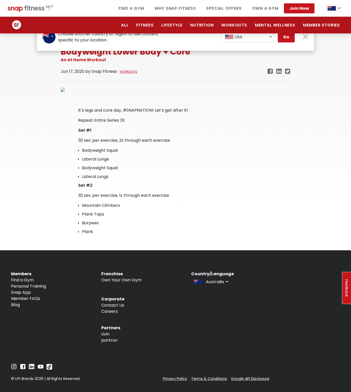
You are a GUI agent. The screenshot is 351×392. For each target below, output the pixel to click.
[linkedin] (279, 72)
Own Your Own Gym (121, 280)
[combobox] (333, 8)
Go (286, 37)
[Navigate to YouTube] (40, 368)
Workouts (234, 25)
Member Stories (321, 25)
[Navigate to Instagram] (14, 368)
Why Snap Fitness (175, 8)
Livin (105, 334)
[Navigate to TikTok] (49, 368)
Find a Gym (131, 8)
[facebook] (270, 72)
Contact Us (112, 305)
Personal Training (28, 286)
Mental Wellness (275, 25)
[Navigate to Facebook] (23, 368)
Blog (15, 305)
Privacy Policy (175, 378)
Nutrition (202, 25)
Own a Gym (265, 8)
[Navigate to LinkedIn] (31, 368)
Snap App (21, 292)
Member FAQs (25, 298)
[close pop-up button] (305, 37)
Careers (109, 311)
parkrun (109, 340)
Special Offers (224, 8)
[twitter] (287, 72)
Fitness (145, 25)
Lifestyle (171, 25)
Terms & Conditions (209, 378)
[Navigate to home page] (31, 11)
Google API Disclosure (250, 378)
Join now (299, 8)
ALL (124, 25)
